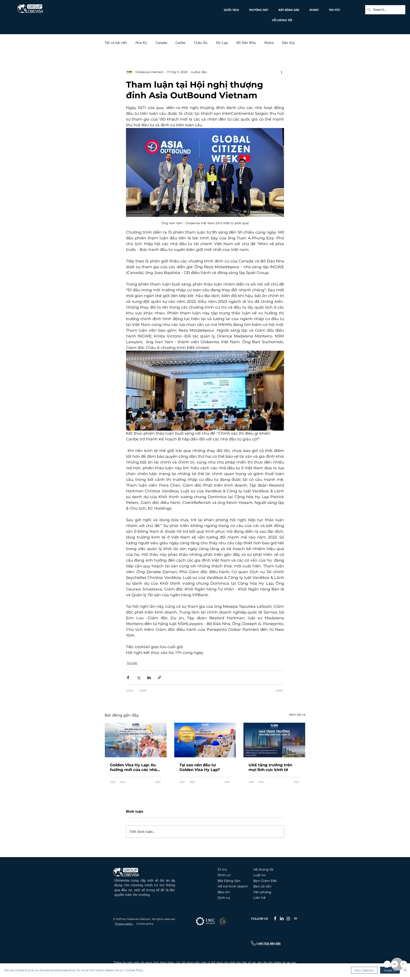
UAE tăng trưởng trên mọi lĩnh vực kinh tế (270, 767)
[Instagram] (288, 918)
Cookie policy (145, 923)
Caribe (180, 42)
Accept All (390, 970)
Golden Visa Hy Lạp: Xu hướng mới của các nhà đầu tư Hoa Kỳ (133, 767)
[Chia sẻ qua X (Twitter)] (138, 677)
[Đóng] (404, 970)
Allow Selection (364, 970)
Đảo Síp (288, 42)
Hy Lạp (222, 42)
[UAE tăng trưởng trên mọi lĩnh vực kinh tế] (274, 740)
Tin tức (132, 663)
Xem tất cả (297, 715)
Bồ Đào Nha (246, 42)
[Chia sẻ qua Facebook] (128, 677)
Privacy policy (124, 923)
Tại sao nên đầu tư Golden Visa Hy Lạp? (199, 767)
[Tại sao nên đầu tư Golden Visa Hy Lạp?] (205, 740)
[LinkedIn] (281, 918)
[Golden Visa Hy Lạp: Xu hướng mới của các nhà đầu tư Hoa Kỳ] (136, 740)
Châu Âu (201, 42)
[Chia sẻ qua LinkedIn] (149, 677)
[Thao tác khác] (281, 72)
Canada (161, 42)
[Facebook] (275, 918)
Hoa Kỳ (141, 42)
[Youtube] (295, 918)
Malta (269, 42)
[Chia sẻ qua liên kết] (159, 677)
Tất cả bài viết (116, 42)
